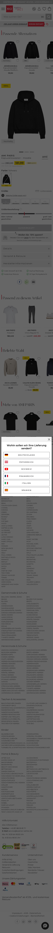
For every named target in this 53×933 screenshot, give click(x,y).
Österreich (26, 462)
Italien (26, 483)
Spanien (27, 490)
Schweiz (26, 469)
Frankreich (26, 476)
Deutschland (26, 455)
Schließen (49, 439)
